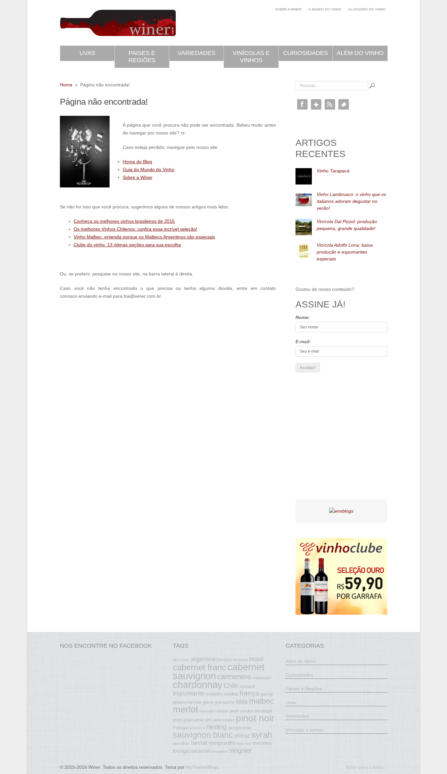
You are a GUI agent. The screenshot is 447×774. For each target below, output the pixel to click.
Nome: (302, 317)
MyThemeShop (202, 767)
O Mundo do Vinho (324, 9)
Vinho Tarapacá (333, 170)
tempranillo (222, 743)
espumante (189, 693)
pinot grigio (183, 720)
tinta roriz (244, 744)
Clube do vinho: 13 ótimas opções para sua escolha (127, 244)
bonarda (224, 660)
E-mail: (303, 341)
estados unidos (222, 693)
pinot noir (255, 718)
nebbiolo (221, 711)
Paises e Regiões (142, 56)
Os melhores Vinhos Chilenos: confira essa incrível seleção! (135, 229)
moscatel (207, 711)
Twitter (343, 104)
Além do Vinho (360, 53)
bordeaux (240, 660)
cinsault (247, 686)
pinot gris (203, 720)
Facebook (302, 104)
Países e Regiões (304, 688)
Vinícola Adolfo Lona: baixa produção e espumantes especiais (345, 251)
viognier (240, 750)
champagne (261, 678)
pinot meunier (224, 720)
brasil (256, 659)
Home (66, 84)
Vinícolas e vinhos (251, 56)
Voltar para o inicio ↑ (366, 767)
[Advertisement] (344, 442)
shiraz (242, 735)
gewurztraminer (187, 702)
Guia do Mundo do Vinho (148, 169)
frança (249, 693)
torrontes (262, 743)
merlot (185, 709)
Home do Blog (137, 161)
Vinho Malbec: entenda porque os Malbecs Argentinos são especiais (144, 236)
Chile (231, 685)
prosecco (197, 728)
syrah (261, 735)
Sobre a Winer (288, 9)
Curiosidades (305, 53)
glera (208, 702)
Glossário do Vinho (366, 9)
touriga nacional (191, 751)
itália (242, 701)
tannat (199, 743)
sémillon (181, 743)
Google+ (316, 104)
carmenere (234, 677)
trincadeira (219, 751)
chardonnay (198, 684)
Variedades (196, 53)
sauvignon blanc (203, 734)
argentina (203, 659)
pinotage (263, 710)
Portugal (180, 728)
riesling (216, 726)
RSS (330, 104)
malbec (261, 701)
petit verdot (241, 710)
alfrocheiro (181, 660)
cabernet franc (199, 667)
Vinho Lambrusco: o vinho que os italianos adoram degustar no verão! (351, 201)
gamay (266, 694)
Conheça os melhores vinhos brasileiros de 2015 (124, 221)
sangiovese (239, 727)
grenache (224, 702)
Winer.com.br (118, 23)
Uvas (87, 53)
